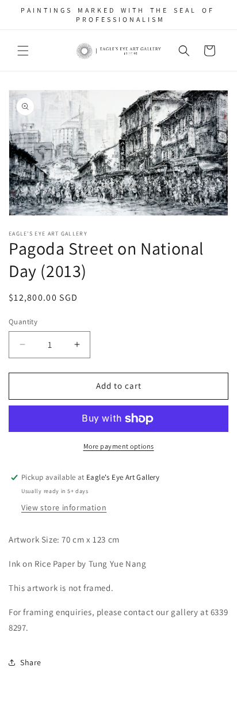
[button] (23, 50)
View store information (63, 507)
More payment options (118, 446)
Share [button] (30, 662)
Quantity (23, 322)
